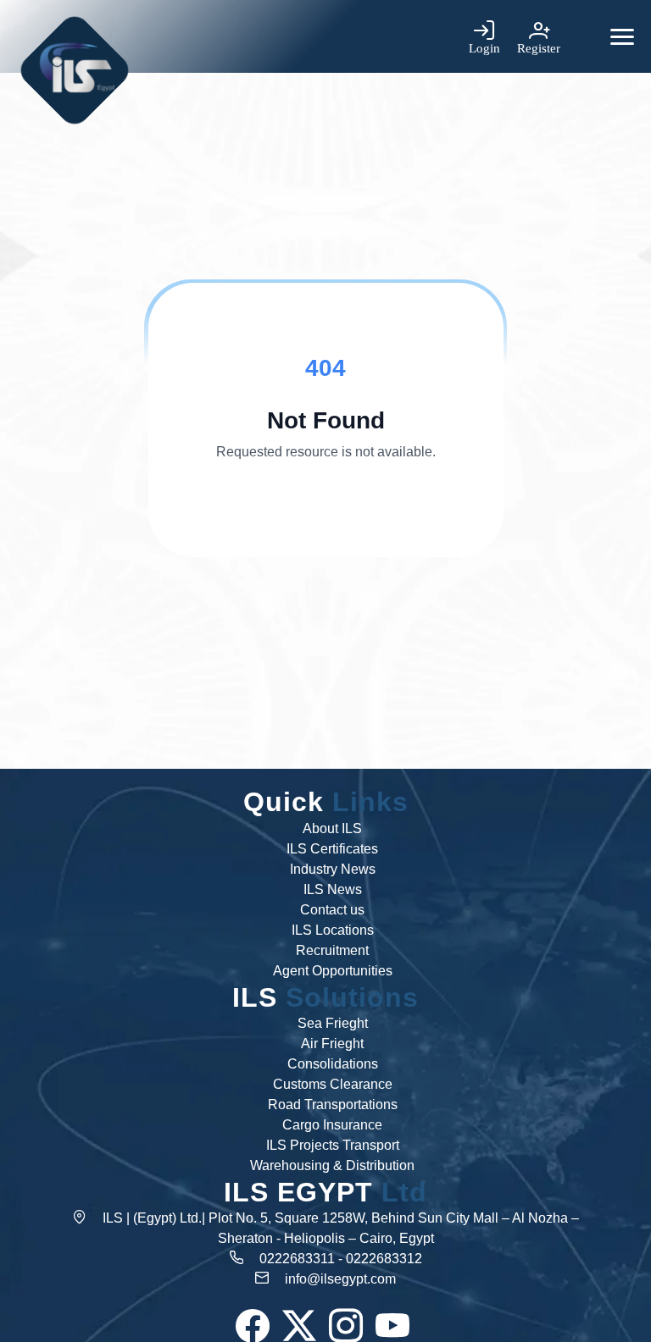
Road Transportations (333, 1104)
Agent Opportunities (332, 971)
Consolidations (332, 1064)
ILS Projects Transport (332, 1145)
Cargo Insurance (332, 1125)
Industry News (333, 869)
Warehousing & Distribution (332, 1165)
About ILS (332, 828)
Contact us (332, 910)
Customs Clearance (332, 1084)
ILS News (332, 889)
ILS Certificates (332, 849)
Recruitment (332, 950)
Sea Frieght (333, 1023)
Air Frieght (332, 1043)
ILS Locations (333, 930)
